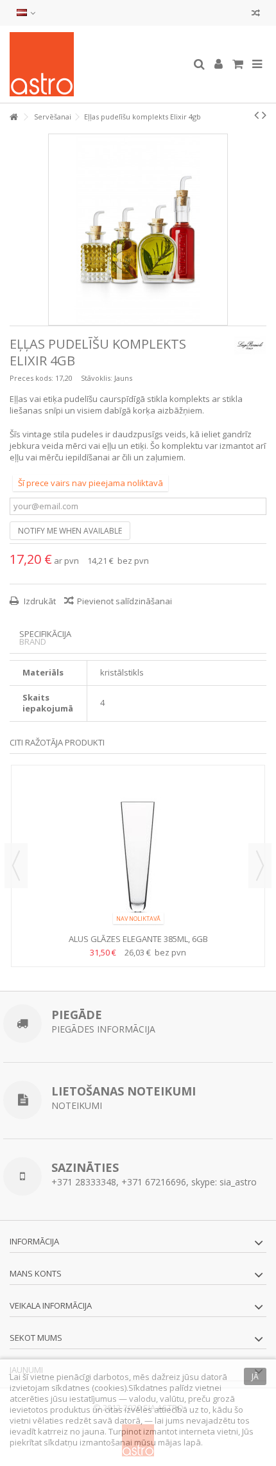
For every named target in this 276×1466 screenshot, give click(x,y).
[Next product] (264, 115)
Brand (32, 642)
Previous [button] (16, 865)
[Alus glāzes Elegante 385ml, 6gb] (138, 850)
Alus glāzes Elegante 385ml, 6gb (138, 939)
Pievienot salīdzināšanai (124, 601)
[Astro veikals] (96, 64)
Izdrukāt (39, 601)
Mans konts (36, 1273)
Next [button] (260, 865)
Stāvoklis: (96, 378)
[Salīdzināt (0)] (256, 14)
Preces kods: (31, 378)
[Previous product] (256, 115)
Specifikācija (45, 634)
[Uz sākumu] (13, 117)
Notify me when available (70, 530)
